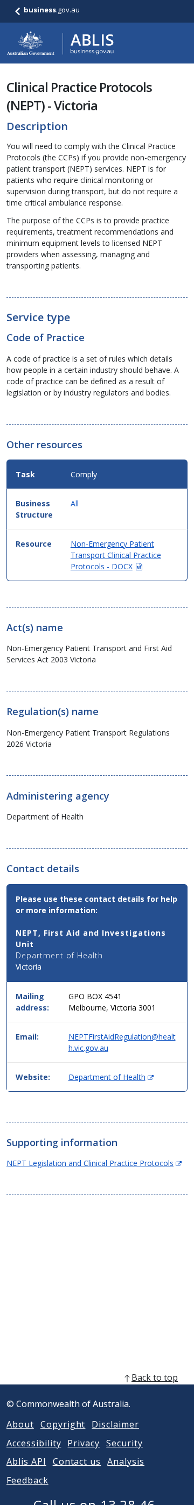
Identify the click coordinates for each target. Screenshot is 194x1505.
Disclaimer (115, 1424)
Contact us (77, 1461)
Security (124, 1443)
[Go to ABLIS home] (60, 43)
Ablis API (26, 1461)
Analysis (125, 1461)
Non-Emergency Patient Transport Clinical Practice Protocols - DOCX (116, 555)
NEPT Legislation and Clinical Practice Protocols (94, 1163)
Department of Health (111, 1077)
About (20, 1424)
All (75, 503)
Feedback (27, 1480)
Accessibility (33, 1443)
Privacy (83, 1443)
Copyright (63, 1424)
